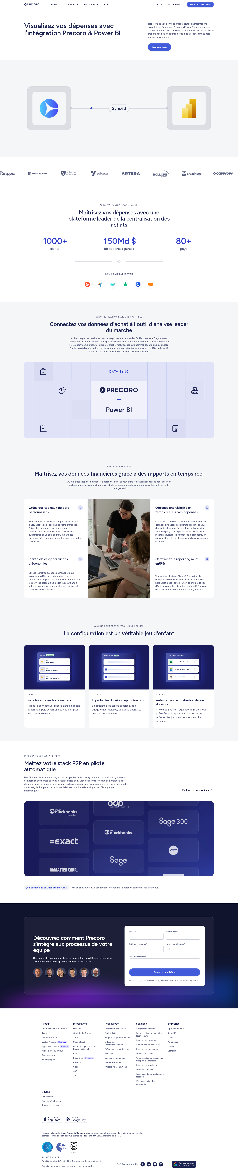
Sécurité (45, 1166)
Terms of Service (175, 980)
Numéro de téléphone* (175, 944)
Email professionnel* (137, 957)
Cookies (67, 1161)
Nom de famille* (172, 931)
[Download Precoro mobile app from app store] (52, 1119)
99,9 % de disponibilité (127, 1164)
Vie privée (57, 1161)
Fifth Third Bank (90, 1136)
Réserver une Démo (200, 4)
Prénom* (132, 931)
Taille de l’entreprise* (138, 944)
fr (158, 4)
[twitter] (161, 1164)
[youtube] (155, 1164)
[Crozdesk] (138, 284)
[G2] (87, 284)
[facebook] (142, 1164)
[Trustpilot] (125, 284)
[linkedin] (149, 1164)
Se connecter (174, 4)
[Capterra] (100, 284)
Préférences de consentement (86, 1161)
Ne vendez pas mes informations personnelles (72, 1166)
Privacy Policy (192, 980)
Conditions (47, 1161)
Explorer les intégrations (195, 790)
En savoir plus (159, 47)
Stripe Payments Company (73, 1133)
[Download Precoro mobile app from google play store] (76, 1119)
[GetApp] (113, 284)
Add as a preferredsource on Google (186, 1164)
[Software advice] (151, 284)
